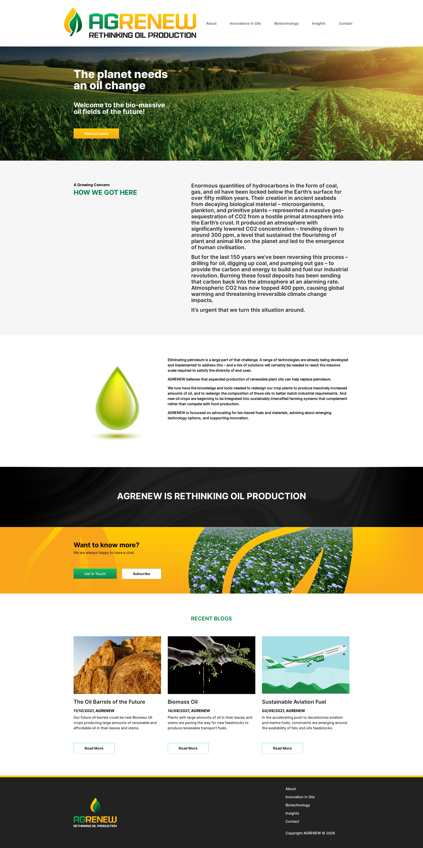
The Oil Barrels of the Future (109, 702)
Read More (94, 748)
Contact (345, 23)
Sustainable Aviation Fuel (294, 702)
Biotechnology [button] (286, 23)
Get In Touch (95, 574)
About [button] (211, 23)
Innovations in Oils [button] (245, 23)
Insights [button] (319, 23)
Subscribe (141, 574)
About (291, 789)
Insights (292, 813)
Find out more (96, 133)
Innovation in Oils (300, 797)
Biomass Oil (183, 702)
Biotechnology (298, 805)
